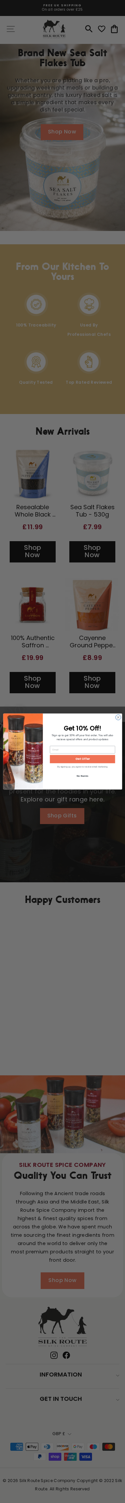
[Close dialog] (118, 717)
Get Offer (82, 758)
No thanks (82, 776)
